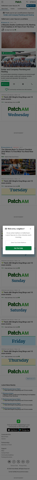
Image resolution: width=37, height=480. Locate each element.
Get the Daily (18, 248)
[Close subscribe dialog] (30, 229)
